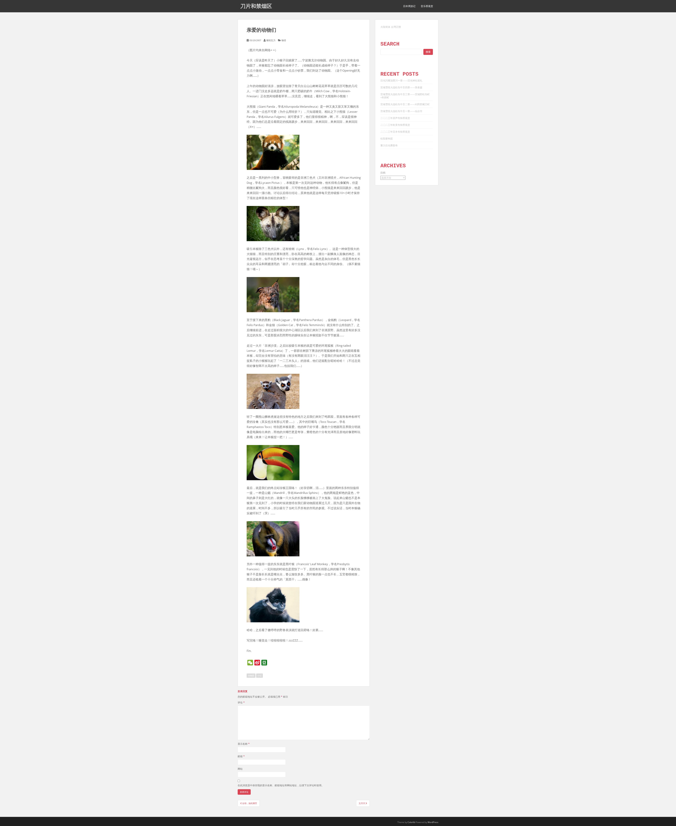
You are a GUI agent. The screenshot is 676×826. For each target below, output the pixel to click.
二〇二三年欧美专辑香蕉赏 (395, 124)
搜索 (428, 51)
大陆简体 (385, 26)
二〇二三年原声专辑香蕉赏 (395, 118)
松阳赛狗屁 (386, 138)
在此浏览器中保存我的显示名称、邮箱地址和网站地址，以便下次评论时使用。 (281, 785)
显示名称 (244, 743)
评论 (241, 702)
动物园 (251, 675)
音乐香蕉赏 (427, 6)
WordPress (433, 822)
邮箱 (241, 756)
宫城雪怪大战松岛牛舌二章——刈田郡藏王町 (405, 104)
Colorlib (411, 822)
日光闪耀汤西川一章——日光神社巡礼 (401, 80)
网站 (240, 768)
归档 (382, 172)
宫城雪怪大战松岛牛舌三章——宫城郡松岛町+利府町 (405, 96)
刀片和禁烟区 (256, 6)
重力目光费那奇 (389, 145)
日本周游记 (409, 6)
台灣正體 (396, 26)
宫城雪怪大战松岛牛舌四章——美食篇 (401, 87)
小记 (259, 675)
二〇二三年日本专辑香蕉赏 (395, 131)
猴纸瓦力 (271, 40)
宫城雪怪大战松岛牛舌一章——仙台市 (401, 111)
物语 (283, 40)
